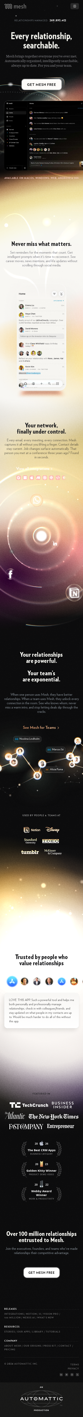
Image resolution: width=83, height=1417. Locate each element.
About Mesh (12, 1345)
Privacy (73, 1368)
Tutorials (53, 1331)
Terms (74, 1364)
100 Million (12, 1317)
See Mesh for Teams (39, 727)
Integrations (14, 1313)
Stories (9, 1331)
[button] (12, 981)
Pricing (9, 1349)
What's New (45, 1317)
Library (37, 1331)
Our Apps (23, 1331)
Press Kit (49, 1345)
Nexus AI (29, 1317)
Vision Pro (50, 1313)
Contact (64, 1345)
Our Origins (32, 1345)
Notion (31, 1313)
